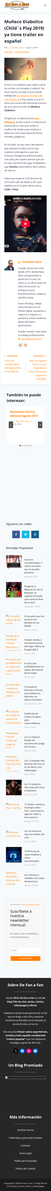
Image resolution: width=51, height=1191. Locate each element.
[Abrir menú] (45, 5)
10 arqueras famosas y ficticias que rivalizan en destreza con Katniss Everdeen (33, 693)
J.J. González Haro (16, 47)
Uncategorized (22, 52)
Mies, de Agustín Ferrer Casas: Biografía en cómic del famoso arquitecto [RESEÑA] (37, 367)
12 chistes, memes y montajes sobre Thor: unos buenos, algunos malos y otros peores (34, 811)
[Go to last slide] (11, 425)
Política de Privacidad (25, 1160)
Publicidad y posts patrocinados (25, 1137)
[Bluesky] (35, 1051)
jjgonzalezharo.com (31, 338)
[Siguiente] (40, 425)
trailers (8, 52)
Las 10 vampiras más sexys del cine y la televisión (34, 787)
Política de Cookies (25, 1168)
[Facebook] (22, 1051)
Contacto (25, 1145)
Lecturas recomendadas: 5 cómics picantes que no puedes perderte (33, 566)
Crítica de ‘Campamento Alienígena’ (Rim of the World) (12, 364)
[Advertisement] (25, 489)
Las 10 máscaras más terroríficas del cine (34, 834)
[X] (15, 1051)
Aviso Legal (25, 1153)
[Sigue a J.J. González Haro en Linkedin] (25, 345)
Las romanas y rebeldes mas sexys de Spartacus (34, 878)
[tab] (20, 445)
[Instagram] (35, 534)
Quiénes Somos (25, 1129)
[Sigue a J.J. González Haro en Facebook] (20, 345)
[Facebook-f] (16, 534)
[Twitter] (25, 534)
